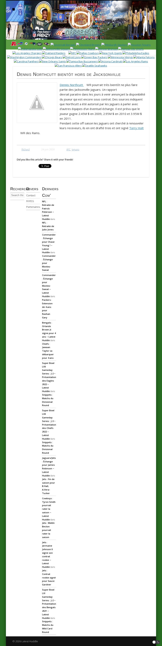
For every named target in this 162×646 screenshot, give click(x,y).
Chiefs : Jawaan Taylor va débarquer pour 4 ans (48, 350)
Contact (30, 195)
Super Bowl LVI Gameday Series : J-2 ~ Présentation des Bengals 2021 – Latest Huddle (49, 603)
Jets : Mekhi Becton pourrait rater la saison (48, 529)
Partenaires (33, 207)
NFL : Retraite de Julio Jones (48, 226)
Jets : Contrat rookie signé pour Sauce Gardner (49, 577)
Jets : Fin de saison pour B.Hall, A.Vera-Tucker (48, 486)
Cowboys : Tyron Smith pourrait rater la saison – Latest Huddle (49, 509)
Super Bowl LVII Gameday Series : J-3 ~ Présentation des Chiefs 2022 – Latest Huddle (49, 424)
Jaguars (75, 149)
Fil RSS (30, 201)
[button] (156, 642)
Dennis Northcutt (72, 85)
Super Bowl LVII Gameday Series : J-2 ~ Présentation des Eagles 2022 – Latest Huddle (49, 377)
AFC (68, 149)
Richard (26, 149)
